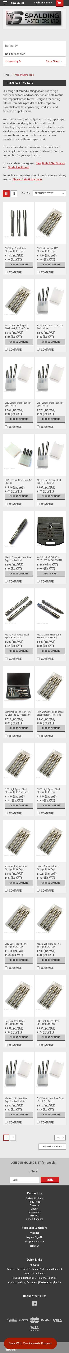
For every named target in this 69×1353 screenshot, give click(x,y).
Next (59, 1137)
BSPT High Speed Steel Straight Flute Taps (48, 790)
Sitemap (34, 1246)
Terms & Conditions (34, 1273)
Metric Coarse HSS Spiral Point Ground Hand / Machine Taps (49, 636)
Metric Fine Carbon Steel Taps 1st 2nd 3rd (49, 481)
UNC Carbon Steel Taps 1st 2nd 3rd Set (18, 404)
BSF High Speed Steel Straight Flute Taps (15, 250)
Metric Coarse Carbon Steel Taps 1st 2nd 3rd (18, 559)
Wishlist (34, 1233)
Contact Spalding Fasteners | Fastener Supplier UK (34, 1282)
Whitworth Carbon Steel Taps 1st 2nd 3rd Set (16, 1100)
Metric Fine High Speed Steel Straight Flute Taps (17, 327)
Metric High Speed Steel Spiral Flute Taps (17, 636)
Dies (38, 163)
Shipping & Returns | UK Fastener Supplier (34, 1278)
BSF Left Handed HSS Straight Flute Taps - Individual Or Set (47, 250)
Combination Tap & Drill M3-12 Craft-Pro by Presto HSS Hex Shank (18, 713)
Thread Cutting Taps (23, 75)
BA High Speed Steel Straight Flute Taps (15, 1022)
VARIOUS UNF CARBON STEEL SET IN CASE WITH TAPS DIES (49, 559)
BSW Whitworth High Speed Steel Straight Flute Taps (50, 713)
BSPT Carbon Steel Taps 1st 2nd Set (18, 481)
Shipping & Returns (34, 1241)
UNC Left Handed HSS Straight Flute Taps (16, 945)
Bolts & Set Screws (53, 163)
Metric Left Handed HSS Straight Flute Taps (49, 945)
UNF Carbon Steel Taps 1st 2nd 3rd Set (50, 404)
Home (6, 75)
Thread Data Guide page (27, 179)
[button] (34, 61)
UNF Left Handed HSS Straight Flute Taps (48, 868)
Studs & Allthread (18, 167)
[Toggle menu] (5, 5)
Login (37, 2)
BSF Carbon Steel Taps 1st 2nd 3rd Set (50, 327)
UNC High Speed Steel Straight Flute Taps (48, 1022)
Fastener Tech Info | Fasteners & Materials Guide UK (34, 1269)
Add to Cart (51, 573)
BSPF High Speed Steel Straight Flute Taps (16, 868)
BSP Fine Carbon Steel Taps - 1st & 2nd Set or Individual (50, 1100)
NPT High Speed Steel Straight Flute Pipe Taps (16, 790)
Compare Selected (52, 1146)
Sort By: (26, 193)
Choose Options (18, 264)
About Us (34, 1264)
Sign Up (48, 2)
